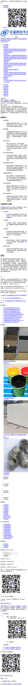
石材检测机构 (7, 529)
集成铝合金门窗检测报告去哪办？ (13, 312)
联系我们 (6, 7)
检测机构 (6, 54)
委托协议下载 (22, 80)
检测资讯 (11, 69)
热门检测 (6, 46)
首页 (2, 100)
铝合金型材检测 (22, 295)
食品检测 (13, 38)
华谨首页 (6, 44)
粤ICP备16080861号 (6, 603)
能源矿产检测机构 (22, 58)
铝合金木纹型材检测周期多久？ (13, 298)
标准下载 (6, 61)
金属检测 (23, 38)
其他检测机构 (7, 60)
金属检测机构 (13, 57)
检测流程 (22, 241)
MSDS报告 (7, 40)
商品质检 (3, 38)
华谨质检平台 (4, 207)
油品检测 (13, 50)
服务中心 (6, 79)
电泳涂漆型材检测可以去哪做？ (12, 319)
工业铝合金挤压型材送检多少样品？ (13, 317)
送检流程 (16, 80)
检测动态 (6, 68)
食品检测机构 (7, 55)
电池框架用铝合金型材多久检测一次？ (14, 320)
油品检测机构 (7, 533)
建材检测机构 (22, 55)
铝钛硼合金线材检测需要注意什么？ (13, 315)
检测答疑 (6, 71)
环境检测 (8, 38)
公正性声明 (7, 82)
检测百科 (6, 69)
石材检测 (21, 49)
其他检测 (9, 52)
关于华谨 (6, 80)
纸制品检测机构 (13, 58)
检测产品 (6, 47)
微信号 (5, 27)
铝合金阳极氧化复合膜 (12, 295)
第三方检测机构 (17, 606)
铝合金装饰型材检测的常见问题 (12, 309)
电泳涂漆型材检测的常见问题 (11, 308)
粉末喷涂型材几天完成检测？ (11, 322)
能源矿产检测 (7, 517)
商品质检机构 (20, 57)
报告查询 (6, 77)
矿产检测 (18, 38)
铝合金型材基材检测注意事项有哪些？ (14, 314)
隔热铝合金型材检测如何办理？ (12, 311)
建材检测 (16, 49)
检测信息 (16, 69)
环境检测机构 (14, 55)
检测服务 (9, 217)
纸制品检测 (19, 50)
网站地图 (6, 5)
